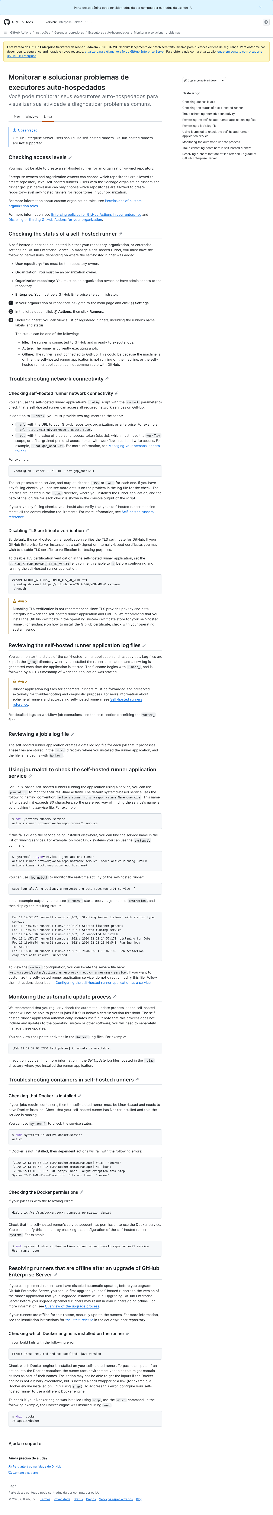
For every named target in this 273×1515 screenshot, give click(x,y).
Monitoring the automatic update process (60, 997)
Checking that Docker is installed (42, 1095)
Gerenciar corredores (69, 32)
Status (78, 1499)
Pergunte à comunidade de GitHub (37, 1466)
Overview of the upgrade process (72, 1306)
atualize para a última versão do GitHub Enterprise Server (124, 51)
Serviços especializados (116, 1499)
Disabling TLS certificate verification (46, 530)
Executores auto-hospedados (108, 32)
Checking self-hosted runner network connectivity (61, 393)
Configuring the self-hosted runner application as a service (103, 982)
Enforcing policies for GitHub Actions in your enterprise (96, 214)
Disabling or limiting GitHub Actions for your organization (55, 219)
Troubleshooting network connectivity (56, 379)
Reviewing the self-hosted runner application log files (75, 645)
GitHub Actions (20, 32)
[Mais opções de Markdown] (222, 80)
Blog (139, 1499)
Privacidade (62, 1499)
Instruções (42, 32)
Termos (45, 1499)
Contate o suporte (25, 1472)
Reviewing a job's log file (39, 734)
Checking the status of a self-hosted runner (63, 234)
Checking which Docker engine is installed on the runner (66, 1333)
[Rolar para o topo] (263, 1505)
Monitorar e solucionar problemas (157, 32)
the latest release (79, 1320)
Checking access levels (38, 157)
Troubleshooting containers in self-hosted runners (71, 1080)
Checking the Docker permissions (43, 1192)
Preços (91, 1499)
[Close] (260, 6)
